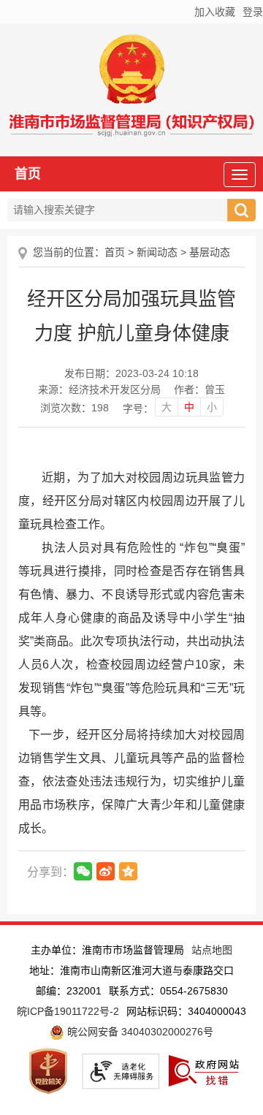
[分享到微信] (83, 871)
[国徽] (132, 72)
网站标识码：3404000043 (186, 1011)
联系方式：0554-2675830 (168, 991)
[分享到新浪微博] (105, 871)
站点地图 (211, 950)
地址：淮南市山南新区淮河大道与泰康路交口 (131, 970)
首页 (28, 174)
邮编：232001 (69, 991)
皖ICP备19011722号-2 (68, 1011)
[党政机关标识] (48, 1070)
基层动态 (209, 252)
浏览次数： (74, 408)
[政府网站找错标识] (204, 1070)
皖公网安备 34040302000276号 (138, 1032)
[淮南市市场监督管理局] (131, 128)
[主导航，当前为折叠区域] (240, 174)
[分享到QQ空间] (128, 871)
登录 (253, 12)
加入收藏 (214, 12)
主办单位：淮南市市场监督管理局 (107, 950)
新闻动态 (157, 252)
